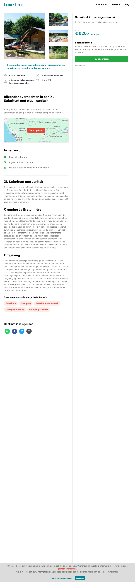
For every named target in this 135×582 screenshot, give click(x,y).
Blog (126, 4)
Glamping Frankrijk (38, 309)
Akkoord (80, 578)
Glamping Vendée (15, 309)
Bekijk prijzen (102, 59)
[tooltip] (7, 331)
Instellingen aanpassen (61, 578)
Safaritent (11, 303)
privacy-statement (67, 569)
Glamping (26, 303)
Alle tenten (101, 4)
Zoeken (116, 4)
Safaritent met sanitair (47, 303)
